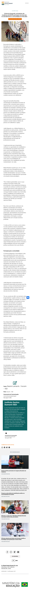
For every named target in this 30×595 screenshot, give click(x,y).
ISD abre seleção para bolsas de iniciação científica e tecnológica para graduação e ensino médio (13, 539)
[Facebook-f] (7, 552)
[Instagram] (11, 552)
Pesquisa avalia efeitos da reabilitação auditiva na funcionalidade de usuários (12, 494)
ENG (16, 560)
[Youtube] (18, 552)
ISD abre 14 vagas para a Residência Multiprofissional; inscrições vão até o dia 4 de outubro (13, 516)
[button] (27, 3)
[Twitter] (14, 552)
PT (13, 560)
